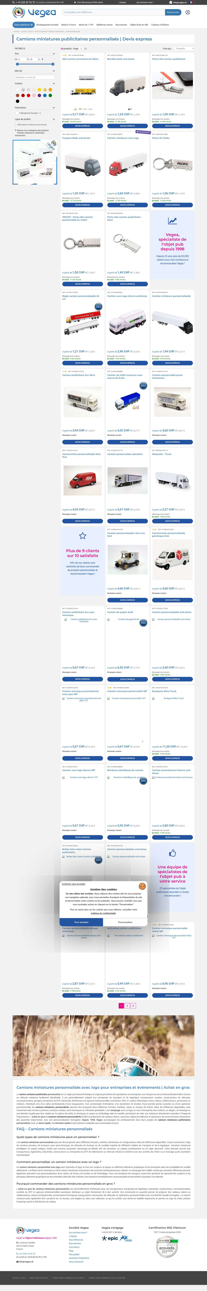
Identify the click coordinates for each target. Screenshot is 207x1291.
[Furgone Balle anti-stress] (82, 164)
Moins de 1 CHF (86, 25)
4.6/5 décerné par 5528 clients (90, 2)
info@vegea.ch (180, 2)
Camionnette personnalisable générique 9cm (168, 535)
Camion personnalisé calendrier (125, 454)
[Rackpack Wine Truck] (172, 717)
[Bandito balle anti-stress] (127, 85)
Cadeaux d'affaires (160, 25)
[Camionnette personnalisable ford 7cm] (82, 480)
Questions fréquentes (79, 1258)
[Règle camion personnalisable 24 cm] (82, 322)
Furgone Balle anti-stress (76, 138)
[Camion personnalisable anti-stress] (172, 638)
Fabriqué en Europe (30, 113)
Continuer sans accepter (73, 884)
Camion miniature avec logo (123, 138)
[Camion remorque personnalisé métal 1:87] (172, 954)
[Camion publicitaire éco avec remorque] (82, 638)
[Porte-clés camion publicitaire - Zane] (127, 243)
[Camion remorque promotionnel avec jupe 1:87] (82, 717)
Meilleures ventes (105, 25)
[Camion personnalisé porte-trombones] (172, 401)
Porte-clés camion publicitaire (168, 59)
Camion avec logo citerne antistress (127, 296)
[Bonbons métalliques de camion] (127, 796)
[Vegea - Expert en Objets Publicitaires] (34, 18)
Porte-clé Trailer (161, 138)
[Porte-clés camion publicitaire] (172, 85)
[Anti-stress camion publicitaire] (127, 954)
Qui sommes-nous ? (145, 2)
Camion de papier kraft (120, 612)
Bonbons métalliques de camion (125, 770)
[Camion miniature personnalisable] (172, 322)
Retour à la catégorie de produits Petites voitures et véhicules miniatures (32, 133)
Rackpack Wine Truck (164, 691)
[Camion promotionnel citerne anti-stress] (172, 796)
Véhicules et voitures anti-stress (32, 124)
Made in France (68, 25)
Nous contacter (76, 1261)
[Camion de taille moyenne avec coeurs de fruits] (127, 401)
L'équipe (122, 2)
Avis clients (74, 1247)
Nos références (76, 1240)
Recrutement (75, 1243)
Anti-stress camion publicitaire (124, 928)
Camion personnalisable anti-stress (171, 612)
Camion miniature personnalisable (171, 296)
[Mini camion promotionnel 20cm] (82, 85)
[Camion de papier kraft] (127, 638)
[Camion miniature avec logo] (127, 164)
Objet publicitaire (22, 25)
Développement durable (47, 25)
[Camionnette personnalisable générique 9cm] (172, 559)
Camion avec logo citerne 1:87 (78, 770)
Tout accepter (81, 922)
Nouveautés (121, 25)
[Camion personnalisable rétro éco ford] (127, 559)
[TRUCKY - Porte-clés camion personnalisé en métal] (82, 243)
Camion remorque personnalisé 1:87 (127, 691)
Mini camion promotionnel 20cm (80, 59)
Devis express (82, 126)
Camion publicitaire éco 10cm (78, 375)
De (16, 59)
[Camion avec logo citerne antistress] (127, 322)
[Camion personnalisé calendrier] (127, 480)
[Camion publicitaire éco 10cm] (82, 401)
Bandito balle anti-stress (120, 59)
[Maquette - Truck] (172, 480)
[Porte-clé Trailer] (172, 164)
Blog (71, 1251)
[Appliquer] (42, 59)
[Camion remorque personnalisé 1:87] (127, 717)
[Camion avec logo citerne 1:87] (82, 796)
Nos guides (74, 1254)
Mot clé (18, 71)
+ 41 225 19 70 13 (26, 1254)
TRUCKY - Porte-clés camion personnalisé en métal (77, 218)
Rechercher (173, 12)
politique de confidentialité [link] (103, 913)
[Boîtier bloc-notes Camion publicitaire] (82, 875)
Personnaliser (125, 922)
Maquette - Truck (161, 454)
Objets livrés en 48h (139, 25)
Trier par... (168, 49)
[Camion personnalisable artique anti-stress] (82, 954)
